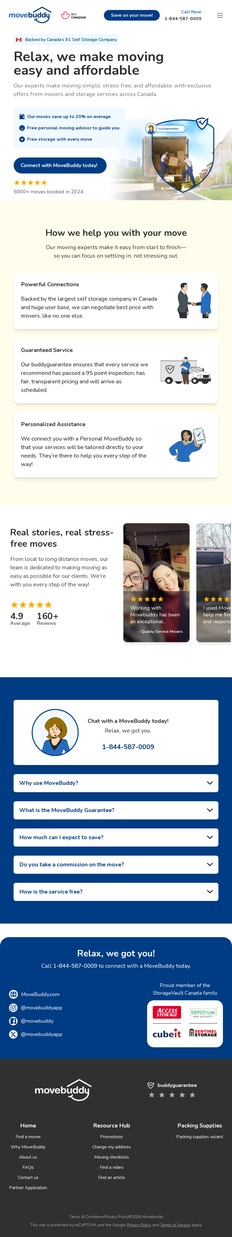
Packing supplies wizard (199, 1137)
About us (28, 1157)
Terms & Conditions (86, 1216)
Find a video (111, 1167)
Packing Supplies (199, 1125)
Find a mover (28, 1137)
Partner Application (28, 1188)
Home (28, 1125)
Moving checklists (111, 1157)
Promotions (111, 1137)
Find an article (111, 1177)
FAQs (28, 1167)
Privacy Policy (116, 1216)
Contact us (28, 1177)
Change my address (111, 1147)
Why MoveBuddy (28, 1147)
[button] (220, 15)
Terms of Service (175, 1225)
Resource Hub (111, 1125)
